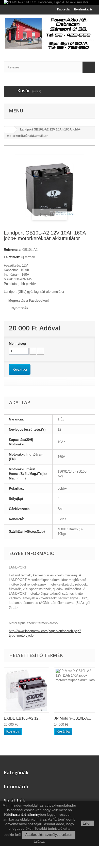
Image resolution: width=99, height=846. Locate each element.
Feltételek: (12, 257)
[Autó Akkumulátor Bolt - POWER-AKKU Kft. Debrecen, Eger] (49, 33)
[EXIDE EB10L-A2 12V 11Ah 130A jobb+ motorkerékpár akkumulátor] (26, 689)
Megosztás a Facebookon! (28, 300)
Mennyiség (17, 343)
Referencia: (12, 250)
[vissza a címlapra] (9, 129)
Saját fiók (14, 800)
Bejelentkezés (83, 9)
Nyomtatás (19, 308)
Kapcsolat (64, 9)
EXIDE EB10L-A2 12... (22, 718)
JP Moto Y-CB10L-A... (72, 718)
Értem (87, 823)
